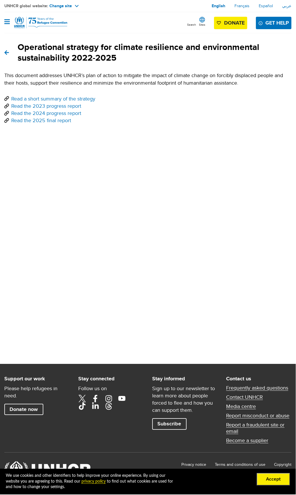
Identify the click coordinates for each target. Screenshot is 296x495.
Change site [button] (60, 6)
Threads (108, 406)
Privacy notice (193, 464)
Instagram (108, 398)
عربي (286, 6)
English (218, 6)
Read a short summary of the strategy (53, 98)
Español (266, 6)
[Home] (33, 22)
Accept (273, 479)
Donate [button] (234, 23)
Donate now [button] (24, 409)
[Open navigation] (7, 22)
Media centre (241, 406)
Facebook (95, 398)
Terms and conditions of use (240, 464)
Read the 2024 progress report (46, 113)
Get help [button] (277, 23)
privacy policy (93, 481)
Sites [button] (202, 25)
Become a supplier (247, 440)
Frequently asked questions (257, 388)
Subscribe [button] (169, 423)
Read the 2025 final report (41, 120)
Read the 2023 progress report (46, 105)
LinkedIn (95, 406)
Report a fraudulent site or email (255, 428)
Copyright (282, 464)
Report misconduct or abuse (257, 415)
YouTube (122, 398)
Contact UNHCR (244, 397)
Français (242, 6)
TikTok (82, 406)
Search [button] (191, 25)
